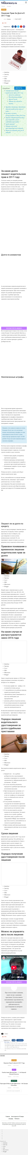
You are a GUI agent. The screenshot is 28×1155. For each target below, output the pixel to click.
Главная (8, 1116)
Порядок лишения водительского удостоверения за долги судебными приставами (15, 120)
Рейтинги (17, 1118)
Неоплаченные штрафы (15, 97)
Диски (14, 1069)
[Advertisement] (14, 151)
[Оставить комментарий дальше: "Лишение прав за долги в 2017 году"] (8, 23)
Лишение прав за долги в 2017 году (14, 1063)
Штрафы (4, 9)
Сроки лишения (10, 124)
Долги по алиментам (14, 95)
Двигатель (14, 1080)
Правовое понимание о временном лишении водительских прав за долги (15, 109)
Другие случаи (13, 99)
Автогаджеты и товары (17, 1116)
